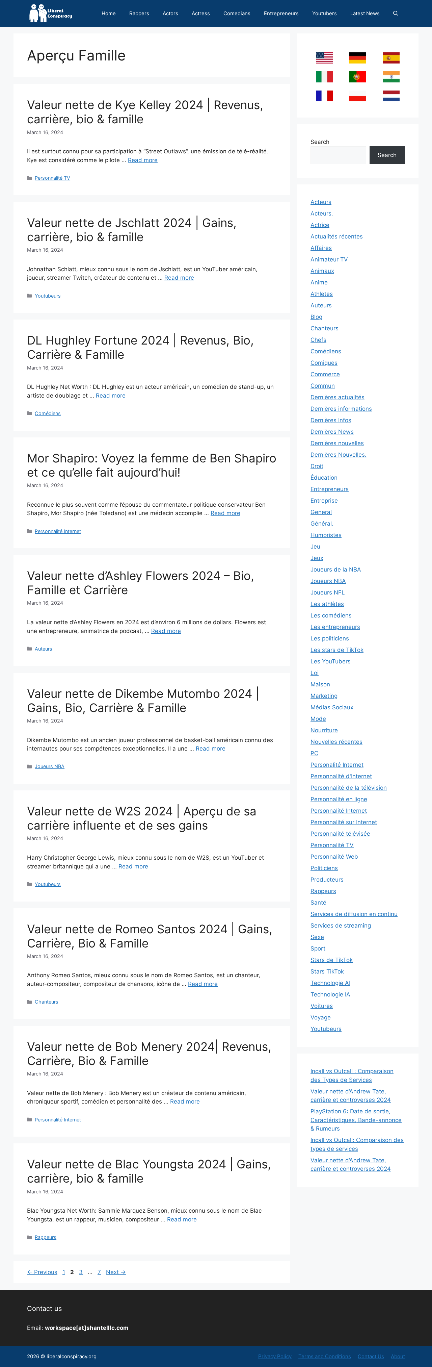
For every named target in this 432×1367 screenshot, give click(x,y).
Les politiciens (329, 638)
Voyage (320, 1017)
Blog (316, 316)
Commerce (325, 374)
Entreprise (324, 500)
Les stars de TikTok (336, 650)
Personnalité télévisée (340, 833)
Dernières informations (341, 408)
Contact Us (371, 1356)
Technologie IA (330, 994)
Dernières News (332, 431)
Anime (319, 282)
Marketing (324, 695)
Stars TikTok (327, 971)
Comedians (236, 13)
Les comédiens (331, 615)
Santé (318, 902)
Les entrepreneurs (335, 627)
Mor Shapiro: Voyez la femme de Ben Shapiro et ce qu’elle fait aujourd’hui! (151, 465)
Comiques (324, 362)
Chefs (318, 339)
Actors (170, 13)
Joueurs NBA (49, 766)
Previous (42, 1272)
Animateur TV (329, 259)
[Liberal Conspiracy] (50, 13)
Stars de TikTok (331, 960)
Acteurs (320, 202)
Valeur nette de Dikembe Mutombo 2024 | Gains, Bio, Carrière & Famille (143, 700)
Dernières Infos (330, 420)
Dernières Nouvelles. (338, 454)
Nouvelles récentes (336, 741)
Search (319, 141)
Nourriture (324, 730)
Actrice (319, 225)
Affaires (321, 248)
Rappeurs (45, 1237)
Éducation (324, 477)
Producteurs (327, 879)
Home (109, 13)
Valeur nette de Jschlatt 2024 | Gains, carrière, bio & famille (132, 230)
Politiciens (324, 868)
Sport (317, 948)
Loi (314, 672)
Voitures (321, 1006)
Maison (320, 684)
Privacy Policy (275, 1356)
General (321, 512)
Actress (201, 13)
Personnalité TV (52, 178)
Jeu (315, 546)
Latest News (365, 13)
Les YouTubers (330, 661)
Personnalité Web (334, 856)
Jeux (316, 558)
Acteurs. (321, 213)
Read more (143, 160)
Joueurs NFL (327, 592)
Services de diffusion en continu (354, 914)
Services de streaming (340, 925)
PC (314, 753)
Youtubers (324, 13)
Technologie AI (330, 983)
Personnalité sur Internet (343, 822)
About (398, 1356)
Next (116, 1272)
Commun (322, 385)
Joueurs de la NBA (335, 569)
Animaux (322, 271)
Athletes (321, 293)
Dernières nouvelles (337, 443)
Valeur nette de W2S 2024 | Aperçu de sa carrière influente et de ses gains (141, 818)
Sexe (317, 937)
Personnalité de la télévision (348, 787)
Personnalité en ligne (338, 799)
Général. (321, 523)
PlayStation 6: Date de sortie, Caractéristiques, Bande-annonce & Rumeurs (356, 1120)
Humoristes (326, 535)
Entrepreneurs (281, 13)
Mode (318, 718)
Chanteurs (46, 1002)
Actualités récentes (336, 236)
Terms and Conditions (324, 1356)
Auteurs (43, 649)
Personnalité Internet (58, 531)
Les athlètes (327, 604)
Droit (316, 466)
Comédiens (48, 413)
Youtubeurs (48, 296)
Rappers (139, 13)
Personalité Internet (336, 764)
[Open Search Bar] (395, 13)
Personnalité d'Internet (341, 776)
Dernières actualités (337, 397)
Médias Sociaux (331, 707)
